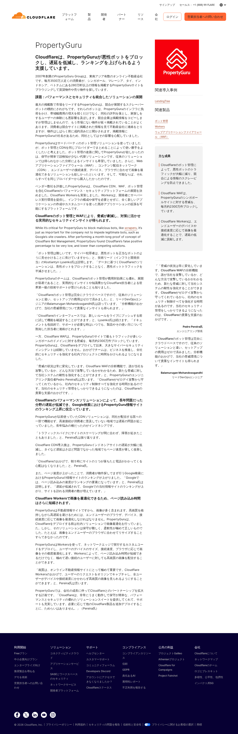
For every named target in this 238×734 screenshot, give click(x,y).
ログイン (172, 17)
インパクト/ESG (203, 683)
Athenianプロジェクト (171, 659)
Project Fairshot (168, 675)
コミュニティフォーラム (100, 665)
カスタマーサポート (98, 659)
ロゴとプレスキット (206, 671)
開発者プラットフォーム (64, 690)
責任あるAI (128, 675)
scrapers (131, 228)
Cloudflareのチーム (205, 665)
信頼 (125, 663)
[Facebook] (17, 715)
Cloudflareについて (205, 653)
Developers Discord (98, 671)
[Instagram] (53, 715)
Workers (160, 126)
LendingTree (162, 101)
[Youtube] (44, 715)
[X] (26, 715)
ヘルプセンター (95, 653)
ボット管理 (161, 120)
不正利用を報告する (134, 687)
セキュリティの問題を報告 (104, 724)
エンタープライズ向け (27, 665)
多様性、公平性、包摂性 (208, 677)
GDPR (125, 669)
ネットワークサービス (63, 684)
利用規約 (80, 724)
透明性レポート (131, 681)
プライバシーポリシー (59, 724)
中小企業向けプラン (26, 659)
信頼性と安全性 (132, 724)
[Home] (34, 17)
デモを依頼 (20, 677)
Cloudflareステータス (99, 687)
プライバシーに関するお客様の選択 (173, 724)
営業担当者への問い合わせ (205, 17)
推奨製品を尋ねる (24, 671)
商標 (199, 724)
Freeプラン (20, 653)
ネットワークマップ (206, 659)
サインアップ (167, 5)
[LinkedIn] (35, 715)
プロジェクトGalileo (170, 653)
